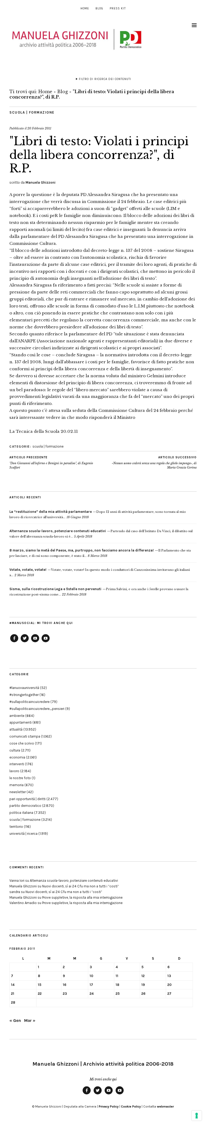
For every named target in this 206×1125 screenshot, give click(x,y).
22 (40, 994)
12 (143, 976)
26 (143, 994)
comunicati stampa (24, 736)
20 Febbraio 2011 (39, 128)
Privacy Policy (109, 1106)
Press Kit (118, 8)
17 (91, 985)
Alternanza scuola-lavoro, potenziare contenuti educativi (74, 881)
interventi (16, 764)
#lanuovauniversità (24, 688)
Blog (99, 8)
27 (169, 994)
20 (169, 985)
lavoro (14, 771)
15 (39, 985)
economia (17, 757)
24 (92, 994)
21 (12, 994)
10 (91, 976)
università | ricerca (23, 834)
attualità (16, 729)
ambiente (16, 716)
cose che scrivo (21, 743)
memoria (16, 785)
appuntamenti (20, 722)
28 (13, 1002)
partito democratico (25, 806)
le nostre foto (20, 778)
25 (118, 994)
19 (143, 985)
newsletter (17, 792)
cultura (14, 750)
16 (64, 985)
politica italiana (21, 813)
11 (117, 976)
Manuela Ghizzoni (40, 182)
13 (169, 976)
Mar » (29, 1020)
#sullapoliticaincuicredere (29, 702)
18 (117, 985)
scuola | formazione (31, 112)
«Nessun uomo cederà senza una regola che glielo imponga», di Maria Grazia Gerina (154, 462)
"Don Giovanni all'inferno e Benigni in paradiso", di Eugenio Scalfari (51, 462)
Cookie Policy (131, 1106)
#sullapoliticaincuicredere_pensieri (36, 709)
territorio (16, 827)
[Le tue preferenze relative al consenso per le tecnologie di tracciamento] (197, 1116)
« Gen (15, 1020)
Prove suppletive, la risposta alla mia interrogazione (82, 897)
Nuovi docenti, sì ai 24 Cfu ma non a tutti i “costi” (80, 886)
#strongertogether (24, 695)
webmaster (165, 1106)
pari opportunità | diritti (27, 799)
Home (84, 8)
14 (12, 985)
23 (65, 994)
